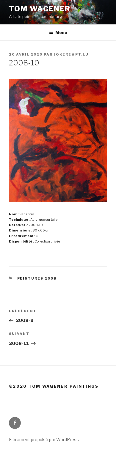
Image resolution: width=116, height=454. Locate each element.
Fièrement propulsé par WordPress (44, 439)
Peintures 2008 (37, 278)
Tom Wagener (39, 8)
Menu (61, 32)
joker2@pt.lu (71, 54)
